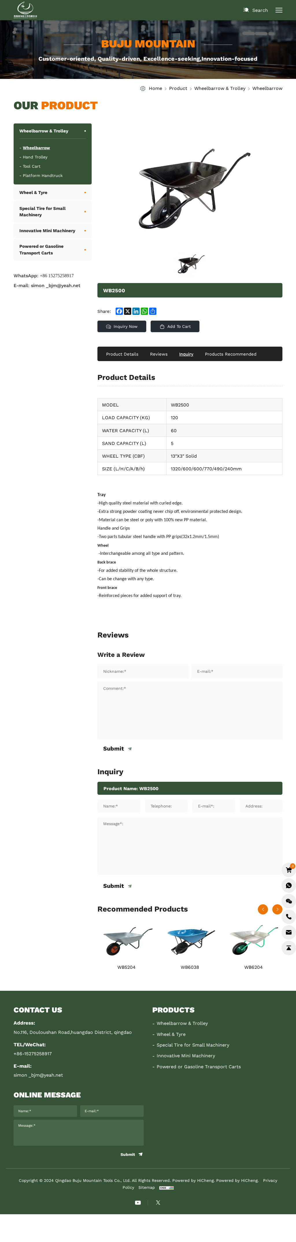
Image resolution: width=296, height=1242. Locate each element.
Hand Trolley (35, 157)
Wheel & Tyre (33, 192)
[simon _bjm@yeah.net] (289, 932)
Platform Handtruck (43, 175)
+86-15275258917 (33, 1053)
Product (178, 88)
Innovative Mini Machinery (47, 231)
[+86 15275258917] (289, 885)
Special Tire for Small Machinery (42, 211)
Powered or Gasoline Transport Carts (41, 249)
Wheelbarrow (267, 88)
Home (155, 88)
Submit (113, 749)
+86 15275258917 (57, 275)
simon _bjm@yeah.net (55, 285)
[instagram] (158, 1203)
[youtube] (138, 1203)
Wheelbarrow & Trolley (219, 88)
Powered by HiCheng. (237, 1180)
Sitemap (146, 1187)
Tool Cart (31, 166)
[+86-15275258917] (289, 917)
